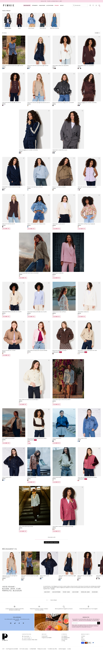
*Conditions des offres (52, 648)
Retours (83, 639)
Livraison (83, 636)
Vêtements (35, 5)
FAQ (82, 637)
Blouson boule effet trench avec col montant (28, 273)
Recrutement (64, 639)
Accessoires (49, 5)
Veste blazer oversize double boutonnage (11, 186)
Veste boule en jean (57, 438)
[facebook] (19, 623)
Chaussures (42, 5)
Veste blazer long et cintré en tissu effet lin (61, 399)
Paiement (83, 640)
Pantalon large (85, 592)
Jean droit (47, 592)
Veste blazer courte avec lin (59, 223)
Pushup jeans (66, 592)
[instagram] (10, 623)
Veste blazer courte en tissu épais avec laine (87, 350)
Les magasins (64, 636)
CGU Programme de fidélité (12, 648)
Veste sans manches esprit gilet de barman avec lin (38, 102)
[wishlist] (93, 5)
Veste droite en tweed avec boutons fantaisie (37, 350)
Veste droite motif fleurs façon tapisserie (86, 223)
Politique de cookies (41, 648)
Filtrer (97, 32)
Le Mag (63, 640)
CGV (3, 648)
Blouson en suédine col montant (59, 350)
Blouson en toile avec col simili (8, 350)
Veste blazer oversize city (58, 273)
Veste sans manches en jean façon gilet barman (12, 65)
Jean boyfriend (56, 592)
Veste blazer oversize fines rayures (60, 150)
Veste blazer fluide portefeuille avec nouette (11, 311)
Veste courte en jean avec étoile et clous (36, 223)
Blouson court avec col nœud (59, 187)
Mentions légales (62, 648)
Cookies (69, 648)
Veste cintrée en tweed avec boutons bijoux (28, 399)
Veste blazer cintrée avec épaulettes (61, 65)
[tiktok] (15, 623)
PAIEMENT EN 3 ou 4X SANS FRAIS (51, 1)
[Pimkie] (8, 5)
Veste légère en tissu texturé (8, 438)
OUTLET (62, 5)
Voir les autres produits (51, 542)
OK (98, 623)
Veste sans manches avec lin (8, 223)
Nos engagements (66, 637)
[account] (96, 5)
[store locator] (90, 5)
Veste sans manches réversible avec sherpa (36, 438)
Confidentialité (33, 648)
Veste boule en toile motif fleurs (59, 311)
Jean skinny (75, 592)
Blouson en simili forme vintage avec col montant (63, 102)
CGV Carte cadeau (23, 648)
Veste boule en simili (57, 477)
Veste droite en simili (31, 477)
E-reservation (44, 636)
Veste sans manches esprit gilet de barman (11, 102)
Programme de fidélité (47, 637)
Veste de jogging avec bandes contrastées (87, 102)
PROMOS (57, 5)
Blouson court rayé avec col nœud (35, 187)
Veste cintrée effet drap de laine (26, 526)
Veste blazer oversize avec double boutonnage (63, 526)
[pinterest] (23, 623)
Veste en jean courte (82, 438)
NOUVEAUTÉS (27, 5)
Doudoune (95, 592)
